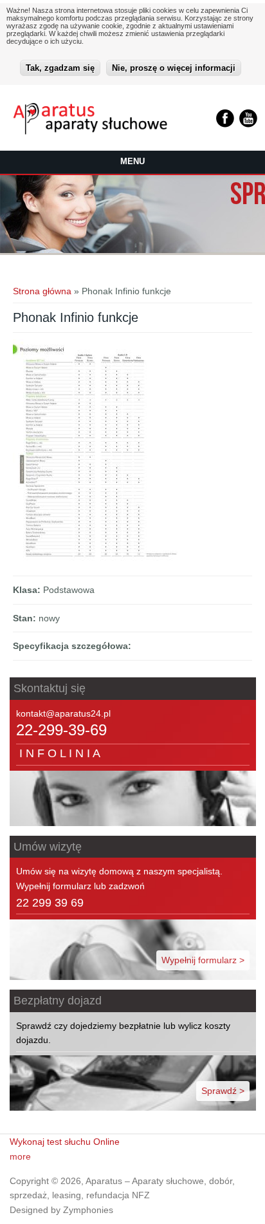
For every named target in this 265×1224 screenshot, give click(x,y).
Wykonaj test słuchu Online (65, 1141)
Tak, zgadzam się (60, 68)
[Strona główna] (90, 131)
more (20, 1156)
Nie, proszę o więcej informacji (173, 68)
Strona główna (42, 291)
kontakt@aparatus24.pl (63, 713)
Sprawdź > (222, 1091)
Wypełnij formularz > (202, 960)
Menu (132, 161)
